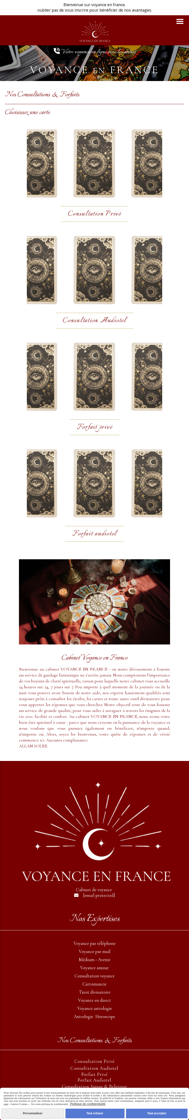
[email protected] (99, 895)
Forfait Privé (94, 1074)
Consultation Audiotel (94, 1068)
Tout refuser (94, 1113)
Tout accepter (156, 1113)
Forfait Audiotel (94, 1080)
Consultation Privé (94, 1061)
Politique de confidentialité (87, 1104)
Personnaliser (33, 1113)
